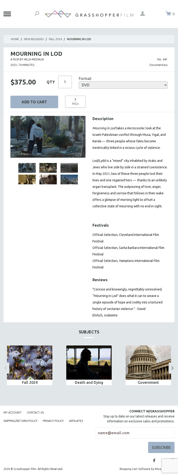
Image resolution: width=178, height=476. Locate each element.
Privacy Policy (53, 420)
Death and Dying (89, 382)
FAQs (75, 101)
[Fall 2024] (29, 363)
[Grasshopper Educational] (89, 14)
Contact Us (35, 412)
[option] (29, 365)
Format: (85, 78)
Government (148, 382)
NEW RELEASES (34, 39)
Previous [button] (5, 368)
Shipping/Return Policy (20, 420)
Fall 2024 (55, 39)
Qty (51, 82)
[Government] (148, 363)
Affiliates (76, 420)
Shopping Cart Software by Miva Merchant (147, 468)
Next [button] (172, 368)
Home (15, 39)
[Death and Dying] (89, 363)
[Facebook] (154, 460)
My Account (12, 412)
